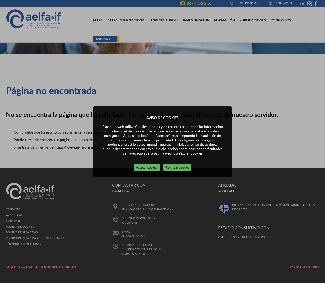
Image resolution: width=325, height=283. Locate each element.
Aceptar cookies (147, 167)
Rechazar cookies (177, 167)
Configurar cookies (188, 153)
